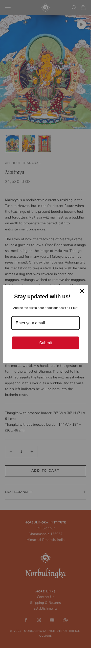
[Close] (82, 291)
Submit (45, 343)
